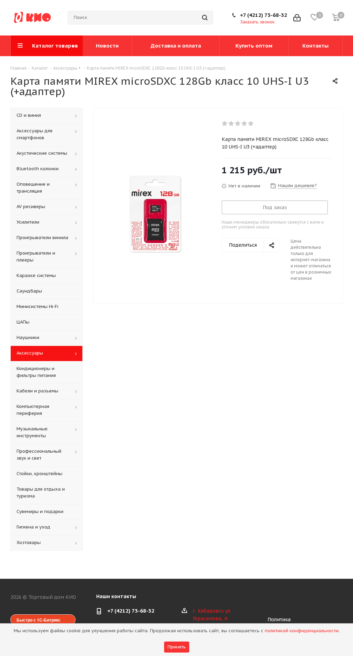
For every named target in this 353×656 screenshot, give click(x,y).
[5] (251, 123)
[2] (231, 123)
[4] (244, 123)
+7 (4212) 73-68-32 (263, 15)
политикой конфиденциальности (302, 631)
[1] (225, 123)
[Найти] (204, 17)
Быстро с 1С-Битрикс (39, 620)
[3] (238, 123)
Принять (177, 647)
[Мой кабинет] (297, 18)
